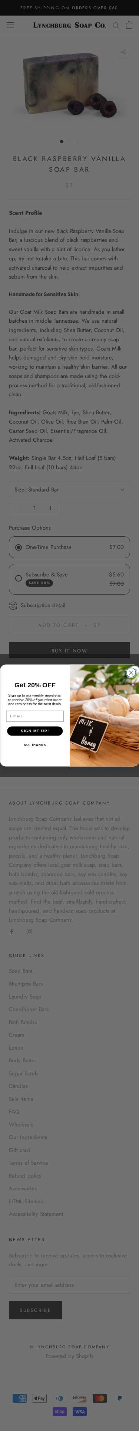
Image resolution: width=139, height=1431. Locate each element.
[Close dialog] (131, 672)
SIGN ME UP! (35, 731)
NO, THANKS (35, 745)
